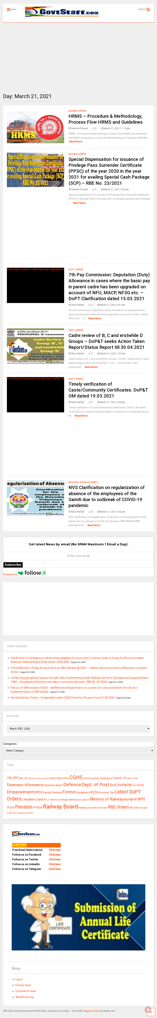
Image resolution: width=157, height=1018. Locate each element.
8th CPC (24, 778)
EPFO (38, 792)
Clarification (106, 778)
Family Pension (52, 792)
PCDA (11, 807)
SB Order (134, 807)
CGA (58, 778)
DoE (113, 785)
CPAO (129, 778)
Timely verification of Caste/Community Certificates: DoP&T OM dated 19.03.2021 (108, 390)
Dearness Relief (53, 785)
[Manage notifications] (148, 1010)
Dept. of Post (95, 784)
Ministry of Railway (106, 799)
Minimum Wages (60, 799)
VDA (31, 813)
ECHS (140, 785)
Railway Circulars (87, 807)
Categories (10, 743)
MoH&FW (130, 799)
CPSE (135, 778)
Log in (19, 979)
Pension (23, 807)
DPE (134, 785)
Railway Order (77, 111)
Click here (55, 849)
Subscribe (13, 565)
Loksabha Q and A (34, 799)
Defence (72, 784)
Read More (75, 141)
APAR (52, 778)
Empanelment (20, 791)
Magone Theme (91, 1011)
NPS (141, 799)
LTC (48, 800)
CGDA (65, 778)
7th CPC (13, 778)
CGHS (76, 777)
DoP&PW (124, 785)
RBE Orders (118, 807)
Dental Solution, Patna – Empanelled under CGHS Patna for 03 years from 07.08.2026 (62, 697)
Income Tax (106, 792)
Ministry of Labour (79, 799)
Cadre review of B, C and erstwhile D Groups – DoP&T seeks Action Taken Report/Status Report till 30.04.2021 (107, 341)
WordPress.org (25, 997)
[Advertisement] (78, 55)
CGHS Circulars (91, 778)
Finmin (69, 792)
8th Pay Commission (39, 778)
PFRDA (38, 807)
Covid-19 (119, 778)
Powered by (10, 574)
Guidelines (83, 792)
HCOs (94, 792)
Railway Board (60, 806)
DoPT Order (76, 269)
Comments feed (26, 991)
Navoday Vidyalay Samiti (84, 482)
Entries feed (23, 985)
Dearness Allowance (25, 785)
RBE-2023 (102, 807)
